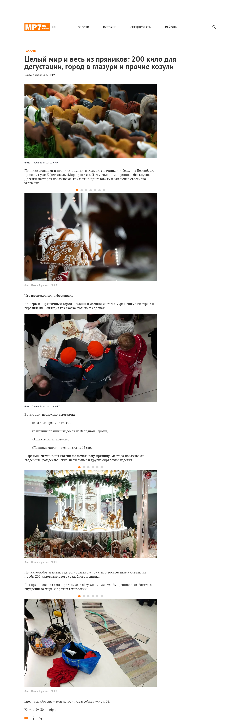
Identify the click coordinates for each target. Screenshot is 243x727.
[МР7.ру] (37, 27)
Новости (82, 27)
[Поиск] (214, 27)
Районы (171, 27)
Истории (110, 27)
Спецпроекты (140, 27)
